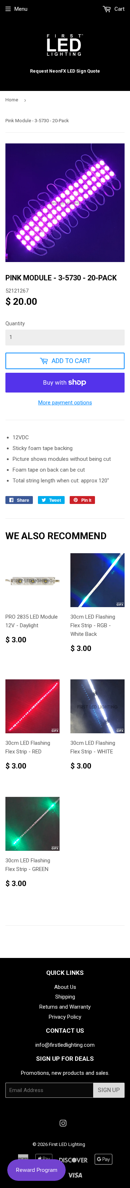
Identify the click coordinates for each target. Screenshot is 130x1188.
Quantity (15, 323)
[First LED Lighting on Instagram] (63, 1124)
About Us (65, 987)
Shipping (65, 997)
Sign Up (109, 1090)
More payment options (65, 402)
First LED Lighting (67, 1144)
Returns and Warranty (65, 1007)
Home (11, 99)
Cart (119, 9)
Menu (20, 9)
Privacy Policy (65, 1017)
